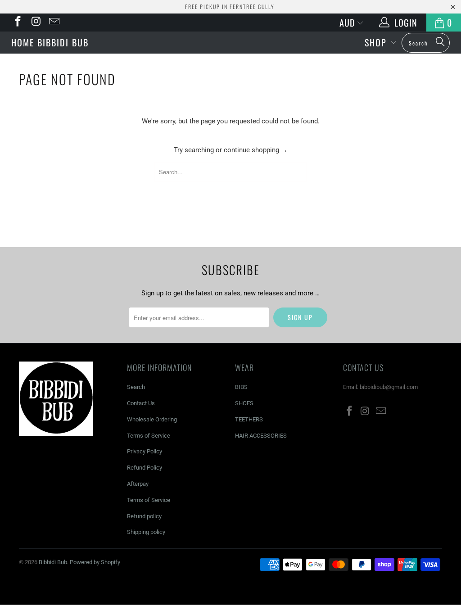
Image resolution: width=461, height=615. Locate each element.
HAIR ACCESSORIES (261, 435)
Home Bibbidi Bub (50, 42)
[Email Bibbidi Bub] (53, 22)
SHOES (244, 403)
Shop (377, 42)
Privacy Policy (144, 451)
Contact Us (141, 403)
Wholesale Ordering (152, 419)
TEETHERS (249, 419)
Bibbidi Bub (230, 41)
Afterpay (138, 483)
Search (136, 387)
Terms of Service (148, 435)
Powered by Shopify (95, 562)
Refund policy (144, 516)
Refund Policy (144, 467)
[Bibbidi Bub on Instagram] (35, 22)
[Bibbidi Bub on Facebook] (17, 22)
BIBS (241, 387)
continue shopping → (256, 150)
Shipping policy (146, 532)
